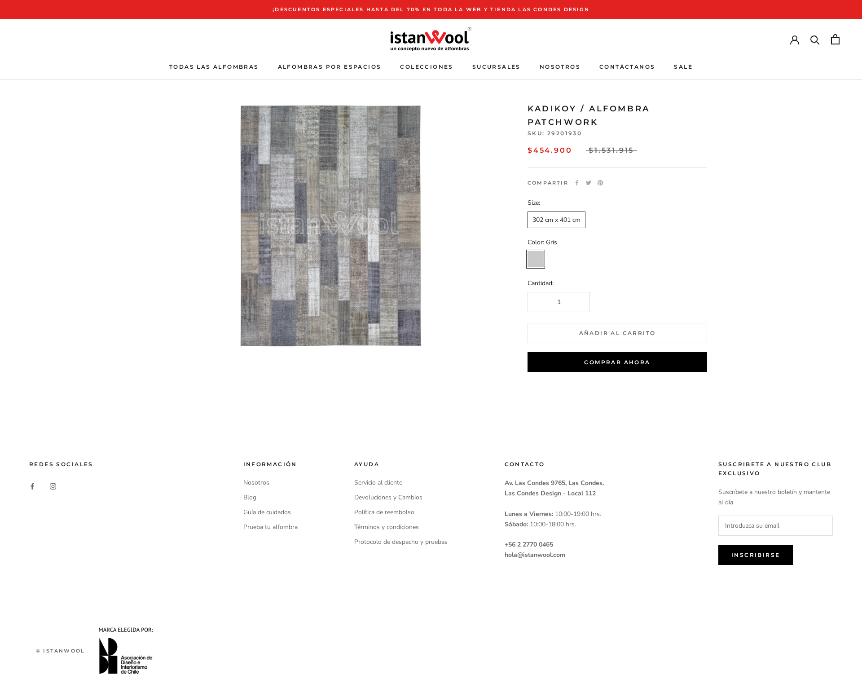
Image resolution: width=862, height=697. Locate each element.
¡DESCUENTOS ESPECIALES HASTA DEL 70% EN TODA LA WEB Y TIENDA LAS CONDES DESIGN (431, 9)
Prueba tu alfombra (270, 527)
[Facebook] (577, 182)
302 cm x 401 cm (556, 220)
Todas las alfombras (214, 66)
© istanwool (60, 651)
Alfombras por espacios (330, 66)
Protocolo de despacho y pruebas (401, 542)
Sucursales (496, 66)
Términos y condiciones (386, 527)
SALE (683, 66)
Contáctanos (627, 66)
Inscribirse (755, 554)
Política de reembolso (384, 512)
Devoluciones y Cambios (388, 497)
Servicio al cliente (378, 482)
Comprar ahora (617, 362)
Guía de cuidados (267, 512)
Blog (249, 497)
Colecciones (426, 66)
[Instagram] (53, 486)
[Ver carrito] (835, 39)
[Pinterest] (600, 182)
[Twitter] (588, 182)
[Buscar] (815, 39)
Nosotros (560, 66)
